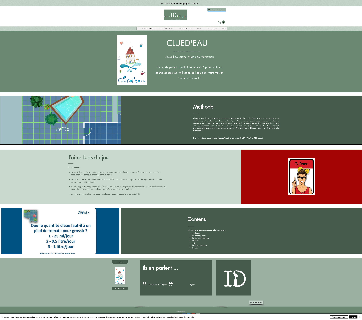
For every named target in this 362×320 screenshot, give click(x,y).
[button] (222, 22)
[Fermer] (360, 316)
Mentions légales (181, 311)
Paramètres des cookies (339, 317)
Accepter (353, 317)
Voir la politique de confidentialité (184, 317)
